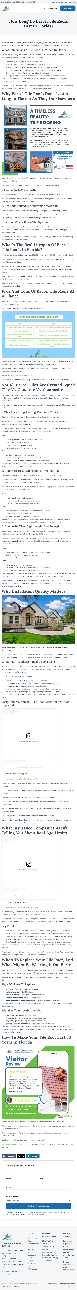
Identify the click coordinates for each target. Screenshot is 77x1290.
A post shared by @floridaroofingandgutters (29, 767)
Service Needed (12, 1196)
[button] (9, 1156)
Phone (8, 1179)
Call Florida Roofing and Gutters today (16, 1144)
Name (8, 1170)
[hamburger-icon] (40, 8)
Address (9, 1187)
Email (41, 1179)
